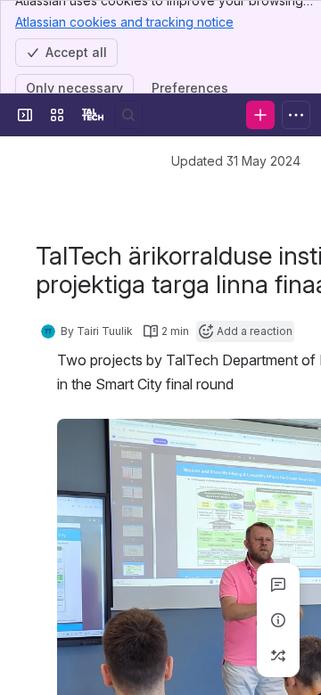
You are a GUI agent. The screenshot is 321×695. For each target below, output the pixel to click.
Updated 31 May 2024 (235, 160)
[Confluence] (92, 115)
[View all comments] (278, 584)
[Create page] (278, 656)
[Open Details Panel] (278, 620)
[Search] (128, 115)
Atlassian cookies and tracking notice (124, 21)
